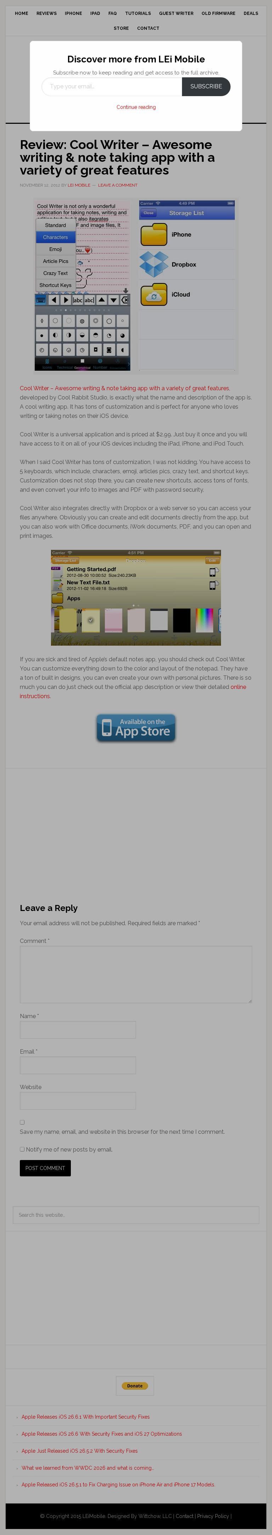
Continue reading (136, 107)
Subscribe (206, 86)
